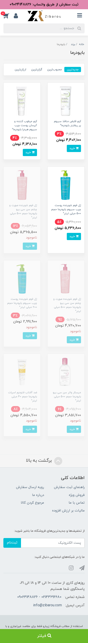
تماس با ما (77, 502)
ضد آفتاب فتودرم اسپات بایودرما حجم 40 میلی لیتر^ (22, 396)
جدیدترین (73, 69)
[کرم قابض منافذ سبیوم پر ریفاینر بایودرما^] (66, 100)
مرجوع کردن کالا (32, 502)
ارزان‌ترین (20, 69)
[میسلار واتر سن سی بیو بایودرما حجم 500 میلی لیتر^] (66, 372)
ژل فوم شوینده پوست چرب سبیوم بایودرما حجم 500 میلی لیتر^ (66, 209)
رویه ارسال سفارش (30, 487)
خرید (72, 148)
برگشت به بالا (39, 460)
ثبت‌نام (12, 542)
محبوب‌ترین (54, 69)
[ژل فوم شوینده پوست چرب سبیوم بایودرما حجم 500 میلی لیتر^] (66, 184)
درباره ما (38, 495)
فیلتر (42, 636)
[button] (8, 16)
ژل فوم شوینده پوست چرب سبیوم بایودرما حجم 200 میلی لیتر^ (22, 303)
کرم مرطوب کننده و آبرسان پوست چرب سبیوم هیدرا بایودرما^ (24, 125)
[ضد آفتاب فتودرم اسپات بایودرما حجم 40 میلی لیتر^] (22, 372)
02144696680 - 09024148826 (39, 597)
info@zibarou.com (47, 605)
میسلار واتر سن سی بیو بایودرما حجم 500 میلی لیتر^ (67, 396)
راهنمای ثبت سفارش (69, 487)
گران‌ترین (36, 69)
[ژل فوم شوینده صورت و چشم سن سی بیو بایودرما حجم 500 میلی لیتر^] (22, 184)
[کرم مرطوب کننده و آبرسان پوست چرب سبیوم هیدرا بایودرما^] (22, 100)
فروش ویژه (77, 495)
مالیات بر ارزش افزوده (68, 510)
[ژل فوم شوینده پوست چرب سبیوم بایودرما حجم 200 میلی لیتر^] (22, 278)
